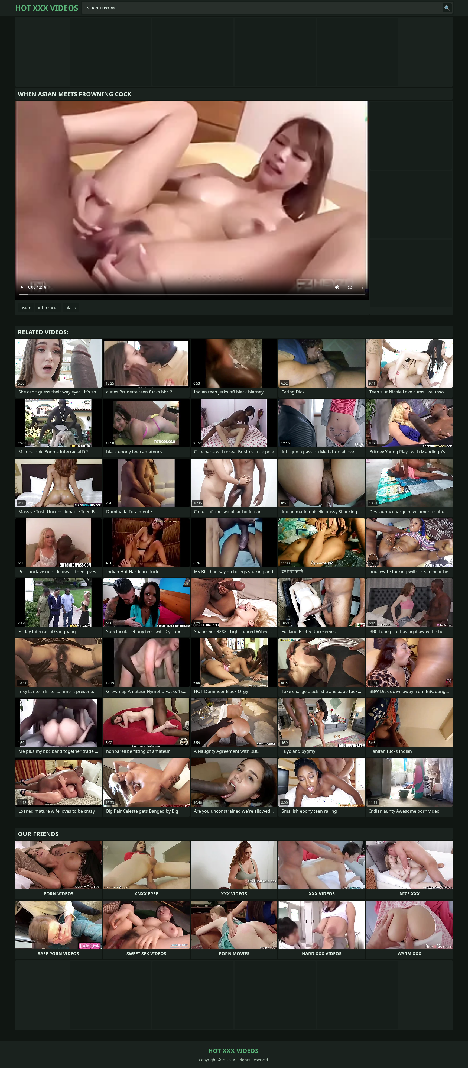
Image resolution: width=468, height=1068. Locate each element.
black (70, 308)
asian (26, 308)
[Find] (447, 7)
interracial (48, 308)
